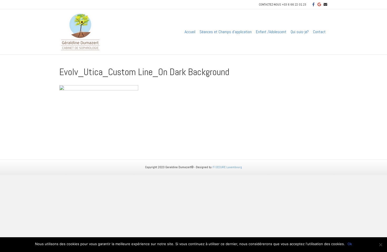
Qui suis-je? (300, 32)
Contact (319, 32)
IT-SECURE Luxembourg (227, 167)
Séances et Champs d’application (226, 32)
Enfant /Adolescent (271, 32)
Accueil (190, 32)
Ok (350, 244)
